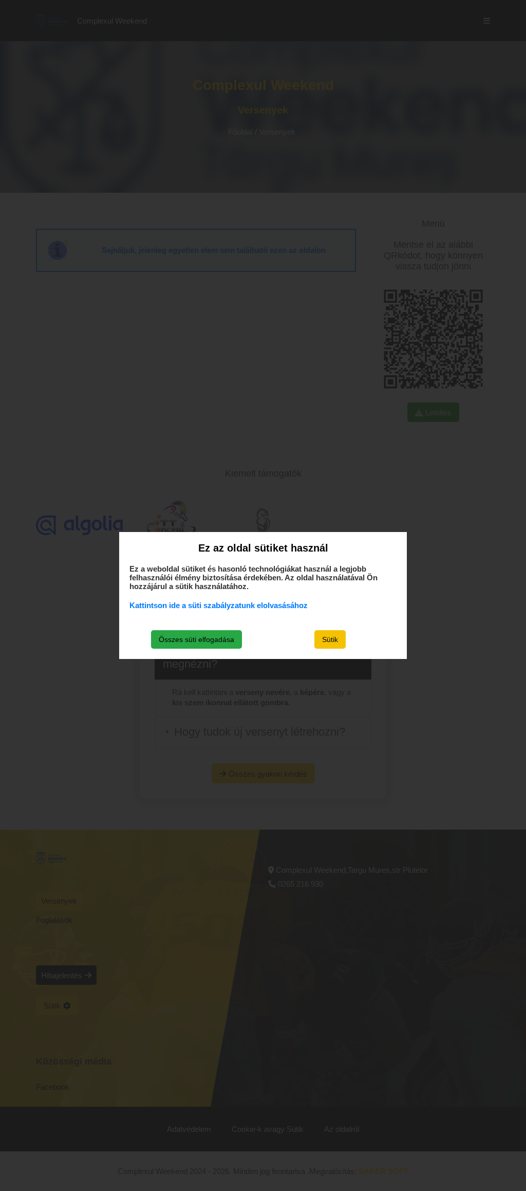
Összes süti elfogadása (196, 639)
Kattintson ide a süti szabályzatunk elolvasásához (218, 605)
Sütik (330, 639)
